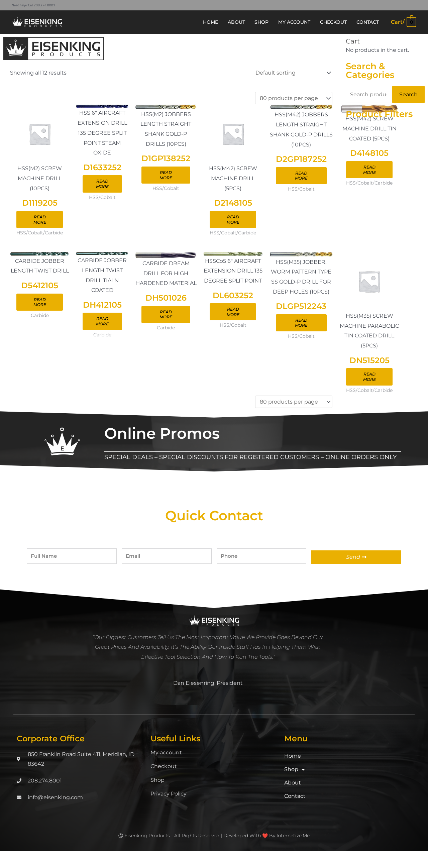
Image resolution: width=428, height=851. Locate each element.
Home (292, 756)
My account (166, 752)
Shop (157, 780)
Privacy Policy (168, 793)
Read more (39, 219)
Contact (295, 796)
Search (408, 94)
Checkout (163, 766)
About (292, 782)
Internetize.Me (293, 836)
